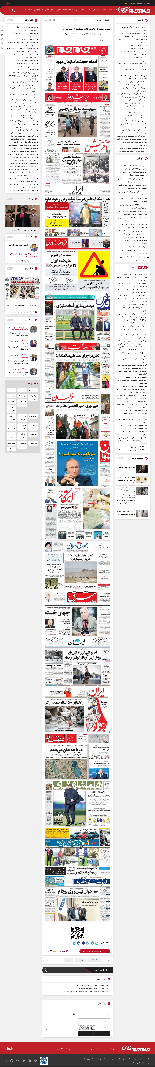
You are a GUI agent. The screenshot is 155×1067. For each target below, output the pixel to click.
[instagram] (2, 27)
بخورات (13, 396)
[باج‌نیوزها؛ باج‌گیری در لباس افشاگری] (33, 372)
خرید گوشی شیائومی (33, 397)
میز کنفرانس (12, 449)
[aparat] (2, 40)
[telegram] (2, 31)
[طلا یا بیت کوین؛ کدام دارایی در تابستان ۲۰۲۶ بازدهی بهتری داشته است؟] (141, 480)
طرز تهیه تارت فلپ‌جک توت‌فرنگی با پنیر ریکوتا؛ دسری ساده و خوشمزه (132, 258)
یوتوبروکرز (23, 390)
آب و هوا (69, 1048)
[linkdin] (78, 943)
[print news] (45, 20)
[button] (28, 260)
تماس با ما (113, 1048)
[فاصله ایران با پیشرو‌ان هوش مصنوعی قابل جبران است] (33, 359)
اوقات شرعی (60, 1048)
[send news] (50, 20)
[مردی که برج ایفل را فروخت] (141, 469)
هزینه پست (22, 396)
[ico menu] (7, 10)
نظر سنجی (50, 1048)
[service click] (125, 3)
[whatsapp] (97, 943)
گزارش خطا (48, 951)
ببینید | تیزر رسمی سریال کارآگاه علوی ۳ (24, 230)
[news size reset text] (50, 41)
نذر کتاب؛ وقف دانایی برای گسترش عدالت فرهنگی (18, 348)
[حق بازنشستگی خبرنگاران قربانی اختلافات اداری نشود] (33, 331)
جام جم (68, 960)
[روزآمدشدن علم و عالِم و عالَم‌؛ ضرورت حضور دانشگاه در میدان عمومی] (32, 248)
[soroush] (74, 943)
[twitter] (2, 35)
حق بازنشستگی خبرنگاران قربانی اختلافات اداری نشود (18, 334)
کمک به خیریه (34, 427)
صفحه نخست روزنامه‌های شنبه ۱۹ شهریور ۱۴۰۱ (94, 988)
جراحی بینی (12, 390)
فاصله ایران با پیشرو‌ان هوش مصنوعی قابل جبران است (18, 362)
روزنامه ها (80, 960)
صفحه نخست (93, 960)
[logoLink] (134, 10)
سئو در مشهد (12, 401)
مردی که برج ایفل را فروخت (127, 467)
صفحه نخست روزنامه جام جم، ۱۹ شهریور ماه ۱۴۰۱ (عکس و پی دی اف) (86, 991)
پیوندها (97, 1048)
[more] (120, 458)
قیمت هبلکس (13, 436)
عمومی (98, 20)
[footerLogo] (136, 1049)
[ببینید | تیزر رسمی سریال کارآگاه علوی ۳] (22, 216)
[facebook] (83, 943)
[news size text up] (46, 41)
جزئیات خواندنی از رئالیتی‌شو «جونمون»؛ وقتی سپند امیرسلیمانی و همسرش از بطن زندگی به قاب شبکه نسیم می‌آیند (126, 500)
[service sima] (132, 3)
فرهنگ (107, 20)
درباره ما (104, 1048)
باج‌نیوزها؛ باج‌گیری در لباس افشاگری (18, 373)
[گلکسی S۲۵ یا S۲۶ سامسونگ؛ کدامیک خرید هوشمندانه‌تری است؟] (141, 514)
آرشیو (91, 1048)
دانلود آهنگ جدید (22, 403)
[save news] (54, 20)
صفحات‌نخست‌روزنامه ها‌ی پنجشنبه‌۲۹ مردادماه (22, 305)
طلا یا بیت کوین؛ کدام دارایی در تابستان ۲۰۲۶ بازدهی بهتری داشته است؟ (126, 480)
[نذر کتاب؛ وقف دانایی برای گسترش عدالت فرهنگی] (33, 345)
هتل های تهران (13, 418)
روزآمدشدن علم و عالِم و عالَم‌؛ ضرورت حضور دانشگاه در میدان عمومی (16, 247)
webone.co (33, 416)
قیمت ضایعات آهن (12, 427)
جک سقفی (33, 443)
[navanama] (147, 3)
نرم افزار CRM (13, 409)
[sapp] (2, 44)
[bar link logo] (9, 4)
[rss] (2, 48)
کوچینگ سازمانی (23, 436)
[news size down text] (54, 41)
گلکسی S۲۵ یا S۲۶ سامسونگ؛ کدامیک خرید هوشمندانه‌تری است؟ (126, 514)
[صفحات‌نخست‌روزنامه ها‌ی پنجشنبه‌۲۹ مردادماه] (22, 288)
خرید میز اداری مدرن (22, 445)
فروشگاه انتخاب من (23, 418)
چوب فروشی (33, 390)
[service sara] (139, 3)
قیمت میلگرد (11, 443)
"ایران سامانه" (136, 1063)
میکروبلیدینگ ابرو (22, 427)
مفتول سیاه (33, 434)
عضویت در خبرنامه (80, 1048)
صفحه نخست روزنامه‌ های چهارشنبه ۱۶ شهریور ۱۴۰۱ (92, 985)
